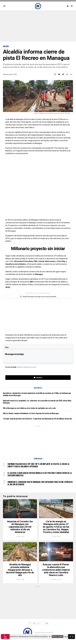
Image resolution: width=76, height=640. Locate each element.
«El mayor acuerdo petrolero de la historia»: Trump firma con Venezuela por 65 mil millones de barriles (37, 418)
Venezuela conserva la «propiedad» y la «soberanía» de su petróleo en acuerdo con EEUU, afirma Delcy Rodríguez (37, 401)
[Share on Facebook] (55, 74)
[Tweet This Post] (59, 74)
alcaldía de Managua (23, 367)
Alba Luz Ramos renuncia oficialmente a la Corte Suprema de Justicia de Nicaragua (31, 413)
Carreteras (33, 367)
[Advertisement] (38, 26)
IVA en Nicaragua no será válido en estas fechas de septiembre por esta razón (29, 408)
